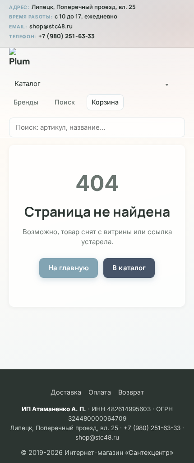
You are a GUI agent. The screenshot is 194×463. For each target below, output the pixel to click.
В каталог (129, 267)
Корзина (105, 102)
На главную (68, 267)
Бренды (26, 102)
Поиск (65, 102)
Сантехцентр (149, 452)
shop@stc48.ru (51, 26)
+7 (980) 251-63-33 (66, 36)
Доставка (66, 392)
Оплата (99, 392)
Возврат (131, 392)
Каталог (27, 83)
